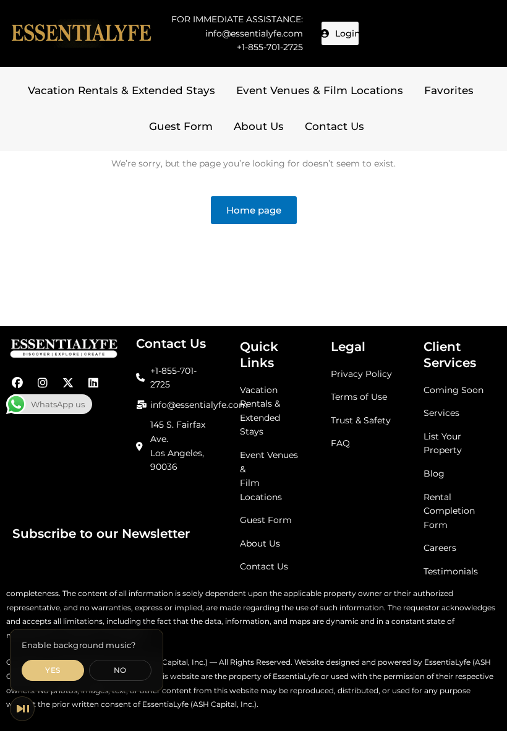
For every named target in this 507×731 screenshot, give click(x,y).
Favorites (449, 90)
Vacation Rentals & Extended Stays (121, 90)
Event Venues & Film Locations (319, 90)
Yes (52, 670)
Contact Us (334, 126)
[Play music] (22, 708)
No (120, 670)
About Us (259, 126)
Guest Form (181, 126)
